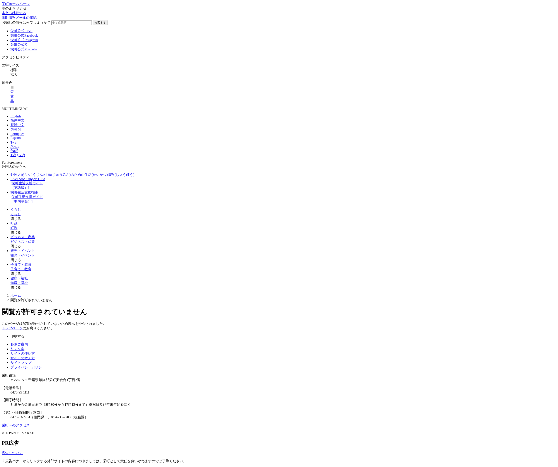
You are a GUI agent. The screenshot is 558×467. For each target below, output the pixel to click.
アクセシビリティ (16, 57)
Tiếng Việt (17, 155)
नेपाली (14, 151)
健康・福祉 (19, 278)
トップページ (12, 328)
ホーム (15, 295)
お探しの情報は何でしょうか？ (26, 22)
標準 (13, 70)
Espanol (16, 138)
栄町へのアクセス (16, 425)
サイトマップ (20, 362)
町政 (13, 223)
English (15, 116)
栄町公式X (18, 44)
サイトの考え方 (22, 358)
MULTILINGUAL (15, 109)
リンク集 (17, 349)
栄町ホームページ (16, 4)
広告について (12, 453)
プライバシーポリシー (27, 367)
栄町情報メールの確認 (19, 17)
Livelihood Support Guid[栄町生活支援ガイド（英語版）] (27, 183)
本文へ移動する (14, 13)
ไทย (13, 142)
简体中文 (17, 120)
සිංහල (14, 147)
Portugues (17, 134)
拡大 (13, 74)
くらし (15, 209)
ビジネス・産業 (22, 237)
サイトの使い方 (22, 353)
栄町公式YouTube (23, 49)
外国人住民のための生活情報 (72, 174)
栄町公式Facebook (24, 35)
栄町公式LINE (21, 31)
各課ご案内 (19, 344)
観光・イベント (22, 251)
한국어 (15, 129)
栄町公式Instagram (24, 40)
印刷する (17, 336)
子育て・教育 (20, 264)
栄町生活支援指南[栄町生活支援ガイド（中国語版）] (26, 196)
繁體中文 (17, 125)
